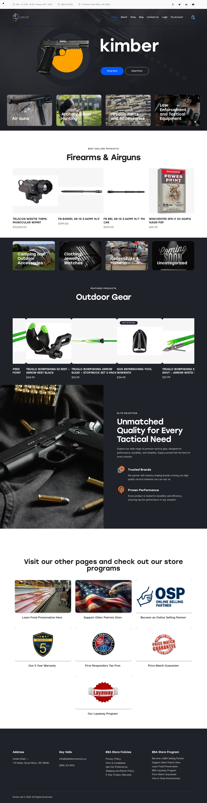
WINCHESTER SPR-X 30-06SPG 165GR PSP (170, 220)
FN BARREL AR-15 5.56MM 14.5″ (79, 219)
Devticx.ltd (18, 797)
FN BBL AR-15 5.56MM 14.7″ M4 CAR (124, 220)
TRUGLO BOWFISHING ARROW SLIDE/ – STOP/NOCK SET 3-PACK (80, 371)
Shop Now (17, 124)
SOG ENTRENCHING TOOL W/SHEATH (121, 371)
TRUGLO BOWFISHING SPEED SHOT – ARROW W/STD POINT (169, 371)
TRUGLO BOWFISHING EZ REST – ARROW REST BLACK (34, 371)
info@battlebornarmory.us (72, 759)
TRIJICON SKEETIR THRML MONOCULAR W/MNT (30, 220)
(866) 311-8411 (67, 765)
